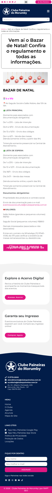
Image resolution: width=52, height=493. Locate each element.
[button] (26, 2)
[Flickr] (16, 480)
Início (3, 29)
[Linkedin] (9, 480)
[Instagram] (12, 480)
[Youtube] (19, 480)
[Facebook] (6, 480)
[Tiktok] (22, 480)
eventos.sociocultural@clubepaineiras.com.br (25, 205)
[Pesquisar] (48, 19)
